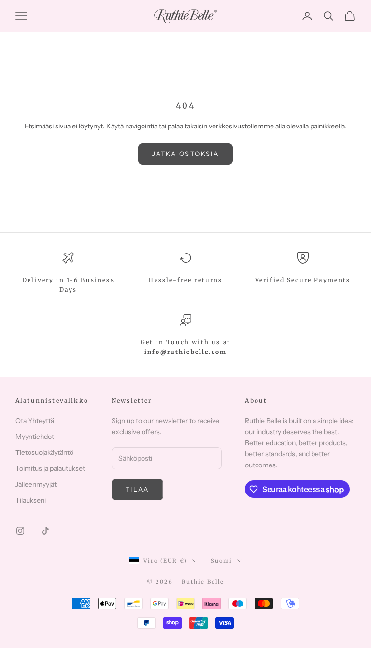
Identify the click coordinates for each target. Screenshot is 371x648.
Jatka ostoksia (185, 153)
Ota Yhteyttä (34, 420)
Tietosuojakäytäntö (44, 452)
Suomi (221, 560)
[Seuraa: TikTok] (45, 530)
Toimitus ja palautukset (50, 468)
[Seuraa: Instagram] (20, 530)
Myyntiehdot (34, 436)
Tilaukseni (30, 500)
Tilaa (137, 489)
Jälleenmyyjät (36, 484)
